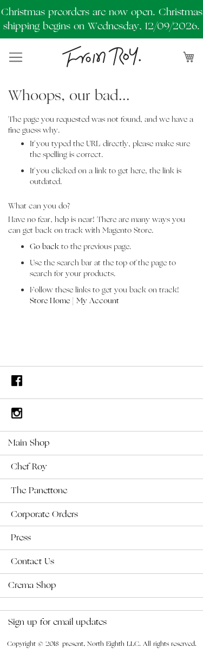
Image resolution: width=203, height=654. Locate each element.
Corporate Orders (44, 514)
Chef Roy (29, 467)
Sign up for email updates (57, 622)
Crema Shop (32, 585)
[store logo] (101, 56)
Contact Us (32, 561)
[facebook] (101, 382)
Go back (44, 246)
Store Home (50, 301)
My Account (97, 301)
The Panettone (39, 490)
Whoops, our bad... (69, 96)
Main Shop (29, 443)
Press (21, 538)
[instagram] (101, 415)
